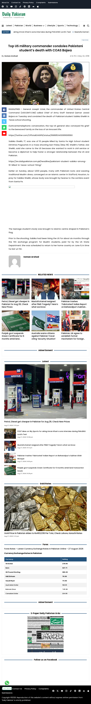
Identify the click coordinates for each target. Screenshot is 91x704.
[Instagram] (16, 6)
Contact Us (15, 2)
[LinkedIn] (4, 115)
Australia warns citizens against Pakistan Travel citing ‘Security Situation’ (44, 336)
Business (38, 25)
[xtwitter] (7, 6)
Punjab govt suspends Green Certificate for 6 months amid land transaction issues (13, 337)
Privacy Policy (28, 2)
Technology (72, 25)
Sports (60, 25)
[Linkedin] (29, 6)
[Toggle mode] (84, 25)
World (28, 25)
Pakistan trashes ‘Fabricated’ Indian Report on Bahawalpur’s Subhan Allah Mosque (74, 305)
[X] (4, 121)
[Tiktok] (20, 6)
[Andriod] (33, 6)
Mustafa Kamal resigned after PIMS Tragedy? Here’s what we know (45, 304)
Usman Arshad (11, 56)
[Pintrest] (25, 6)
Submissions (53, 2)
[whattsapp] (7, 683)
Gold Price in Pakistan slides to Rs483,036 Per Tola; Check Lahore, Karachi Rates (43, 533)
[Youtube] (11, 6)
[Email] (4, 133)
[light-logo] (14, 15)
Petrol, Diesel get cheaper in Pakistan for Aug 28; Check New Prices (15, 304)
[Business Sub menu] (44, 26)
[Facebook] (3, 6)
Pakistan (19, 25)
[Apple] (38, 6)
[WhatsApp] (4, 127)
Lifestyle (51, 25)
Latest (9, 25)
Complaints (41, 2)
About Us (5, 2)
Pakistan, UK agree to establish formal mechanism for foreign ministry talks (72, 337)
